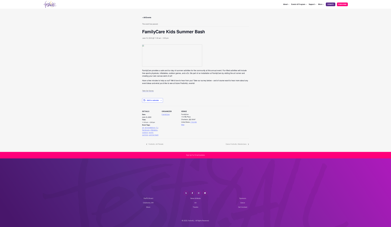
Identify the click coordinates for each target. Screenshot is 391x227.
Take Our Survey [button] (148, 91)
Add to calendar (153, 100)
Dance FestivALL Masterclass (236, 144)
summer (145, 135)
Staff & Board (148, 198)
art (143, 128)
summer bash (153, 135)
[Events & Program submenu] (306, 4)
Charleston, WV (148, 203)
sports (151, 133)
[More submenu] (323, 4)
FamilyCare (166, 114)
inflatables (154, 130)
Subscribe (342, 4)
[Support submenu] (315, 4)
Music (148, 207)
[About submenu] (288, 4)
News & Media (195, 198)
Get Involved (242, 207)
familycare (146, 130)
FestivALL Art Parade (155, 144)
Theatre (195, 207)
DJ (157, 128)
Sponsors (242, 198)
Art (195, 203)
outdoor (145, 133)
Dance (242, 203)
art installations (150, 128)
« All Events (146, 17)
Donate (330, 4)
